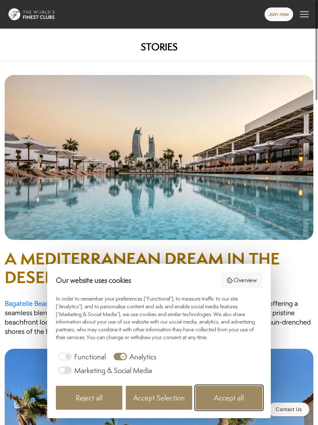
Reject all (89, 398)
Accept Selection (159, 398)
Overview (245, 280)
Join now (279, 14)
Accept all (229, 398)
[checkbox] (81, 357)
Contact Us (289, 409)
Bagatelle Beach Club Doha (45, 303)
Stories (159, 47)
